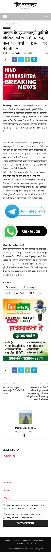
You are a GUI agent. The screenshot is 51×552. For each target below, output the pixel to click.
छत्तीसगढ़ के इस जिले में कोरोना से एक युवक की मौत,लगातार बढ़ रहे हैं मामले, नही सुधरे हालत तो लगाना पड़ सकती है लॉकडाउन (37, 393)
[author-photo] (25, 424)
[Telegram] (34, 59)
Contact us (26, 540)
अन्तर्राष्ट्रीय (14, 23)
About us (15, 540)
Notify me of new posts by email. (20, 518)
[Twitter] (21, 59)
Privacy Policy (38, 540)
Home (5, 23)
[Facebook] (14, 59)
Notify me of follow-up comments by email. (25, 514)
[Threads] (25, 436)
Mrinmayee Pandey (13, 53)
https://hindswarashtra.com (25, 432)
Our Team (19, 543)
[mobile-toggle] (4, 16)
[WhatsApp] (27, 59)
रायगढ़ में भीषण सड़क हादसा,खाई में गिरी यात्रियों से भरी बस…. (13, 390)
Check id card (31, 543)
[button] (47, 16)
